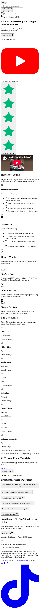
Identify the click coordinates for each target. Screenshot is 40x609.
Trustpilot (4, 468)
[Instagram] (7, 563)
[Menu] (3, 2)
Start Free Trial (6, 36)
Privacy (28, 560)
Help (19, 560)
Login (3, 8)
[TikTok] (20, 607)
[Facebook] (4, 563)
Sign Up (9, 8)
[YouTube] (2, 563)
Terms (23, 560)
